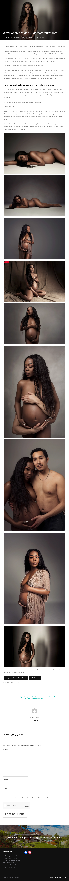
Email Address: (7, 779)
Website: (5, 788)
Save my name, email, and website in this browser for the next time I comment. (26, 798)
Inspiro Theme (54, 877)
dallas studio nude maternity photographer (18, 697)
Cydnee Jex (8, 37)
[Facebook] (26, 852)
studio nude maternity (37, 698)
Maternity (24, 37)
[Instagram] (30, 852)
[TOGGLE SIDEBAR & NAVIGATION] (64, 4)
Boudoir (18, 37)
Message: (6, 749)
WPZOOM (63, 877)
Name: (5, 770)
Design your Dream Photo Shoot (16, 678)
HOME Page (35, 678)
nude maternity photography (48, 697)
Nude (30, 37)
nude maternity (35, 697)
